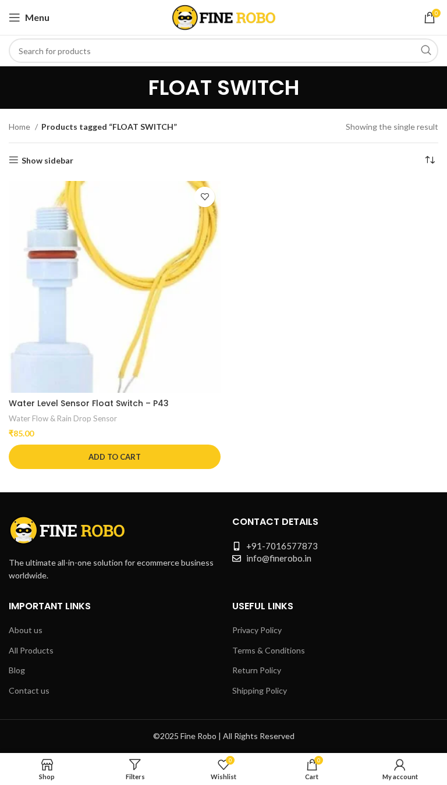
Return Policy (256, 670)
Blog (17, 670)
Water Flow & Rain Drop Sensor (63, 418)
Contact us (29, 690)
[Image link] (67, 529)
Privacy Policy (257, 630)
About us (25, 630)
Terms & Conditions (268, 650)
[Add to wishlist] (204, 197)
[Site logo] (224, 17)
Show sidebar (47, 160)
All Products (31, 650)
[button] (115, 457)
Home (20, 127)
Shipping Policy (259, 690)
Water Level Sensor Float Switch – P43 (89, 403)
